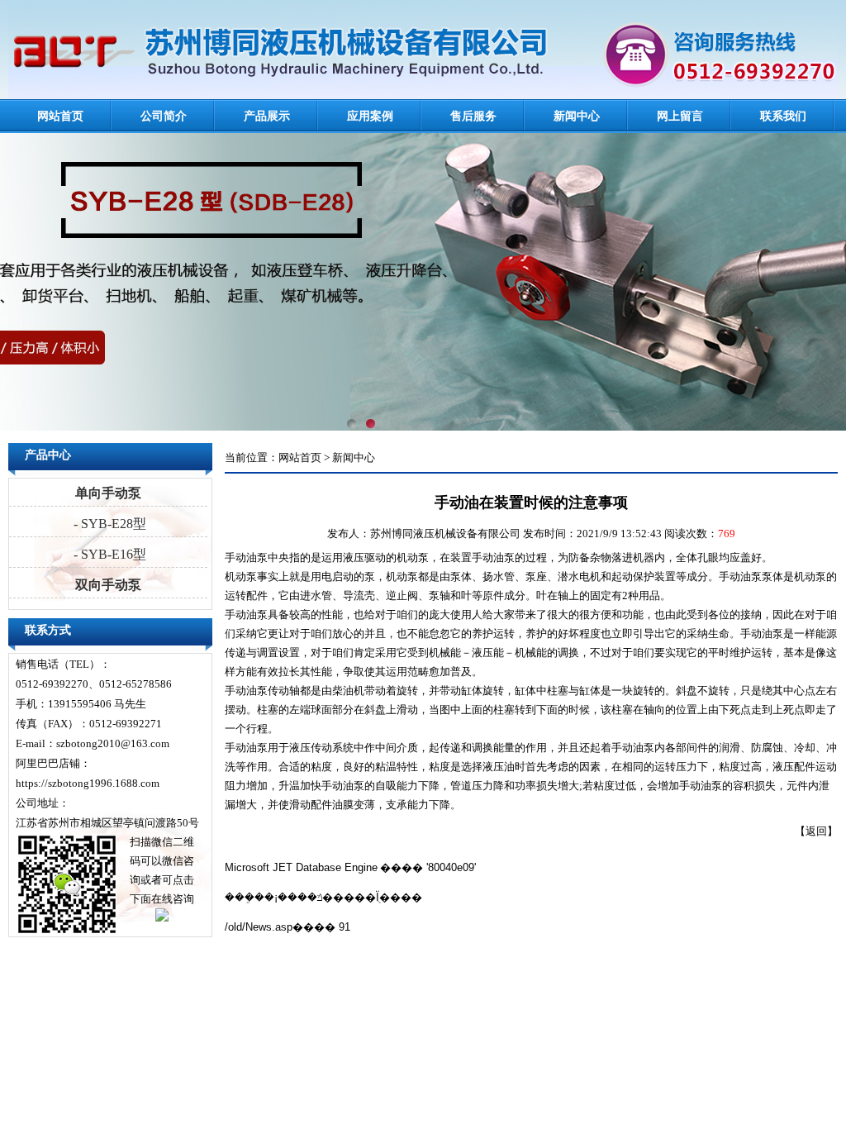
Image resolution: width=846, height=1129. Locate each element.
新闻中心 (577, 116)
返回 (816, 831)
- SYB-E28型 (108, 524)
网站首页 (60, 116)
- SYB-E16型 (108, 554)
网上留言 (680, 116)
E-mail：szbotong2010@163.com (92, 743)
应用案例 (370, 116)
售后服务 (473, 116)
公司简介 (163, 116)
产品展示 (267, 116)
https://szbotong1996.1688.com (87, 783)
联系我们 (783, 116)
